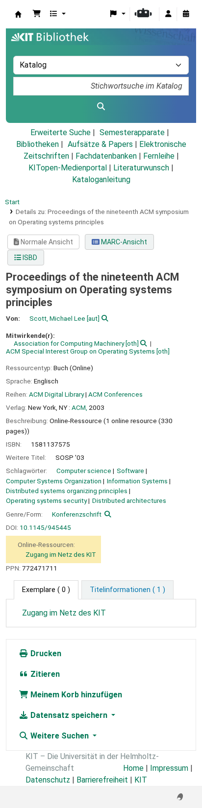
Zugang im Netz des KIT (60, 554)
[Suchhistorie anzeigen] (185, 14)
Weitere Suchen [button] (59, 735)
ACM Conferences (115, 394)
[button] (36, 14)
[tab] (127, 590)
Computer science (83, 471)
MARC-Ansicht (123, 242)
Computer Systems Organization (53, 481)
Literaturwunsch (141, 167)
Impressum (169, 768)
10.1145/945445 (45, 527)
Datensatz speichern (68, 715)
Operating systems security (46, 500)
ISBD (29, 257)
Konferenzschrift (76, 514)
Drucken (44, 653)
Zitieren (44, 674)
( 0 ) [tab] (46, 590)
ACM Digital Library (56, 394)
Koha (18, 14)
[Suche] (101, 107)
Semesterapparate (132, 132)
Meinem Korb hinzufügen (75, 694)
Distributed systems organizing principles (66, 491)
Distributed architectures (129, 500)
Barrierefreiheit (102, 779)
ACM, (79, 407)
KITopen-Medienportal (67, 167)
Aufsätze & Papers (100, 144)
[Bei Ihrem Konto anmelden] (168, 14)
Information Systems (137, 481)
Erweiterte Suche (60, 132)
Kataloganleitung (101, 179)
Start (12, 202)
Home (133, 768)
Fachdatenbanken (106, 156)
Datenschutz (47, 779)
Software (130, 471)
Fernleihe (159, 156)
